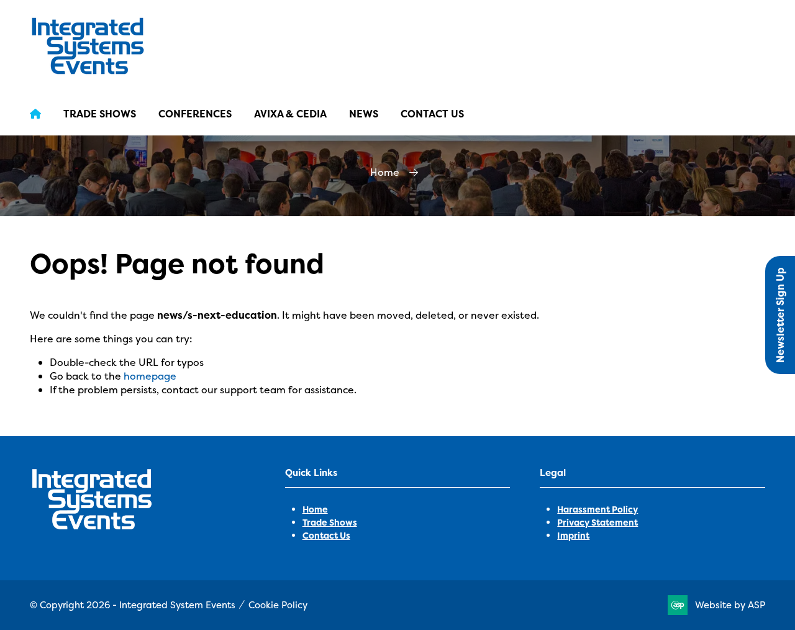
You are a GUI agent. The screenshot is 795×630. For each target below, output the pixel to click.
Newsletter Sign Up (780, 315)
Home (384, 172)
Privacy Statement (597, 522)
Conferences (195, 114)
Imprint (573, 535)
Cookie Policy (277, 604)
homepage (150, 376)
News (363, 114)
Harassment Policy (597, 509)
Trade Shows (99, 114)
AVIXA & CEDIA (290, 114)
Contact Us (432, 114)
